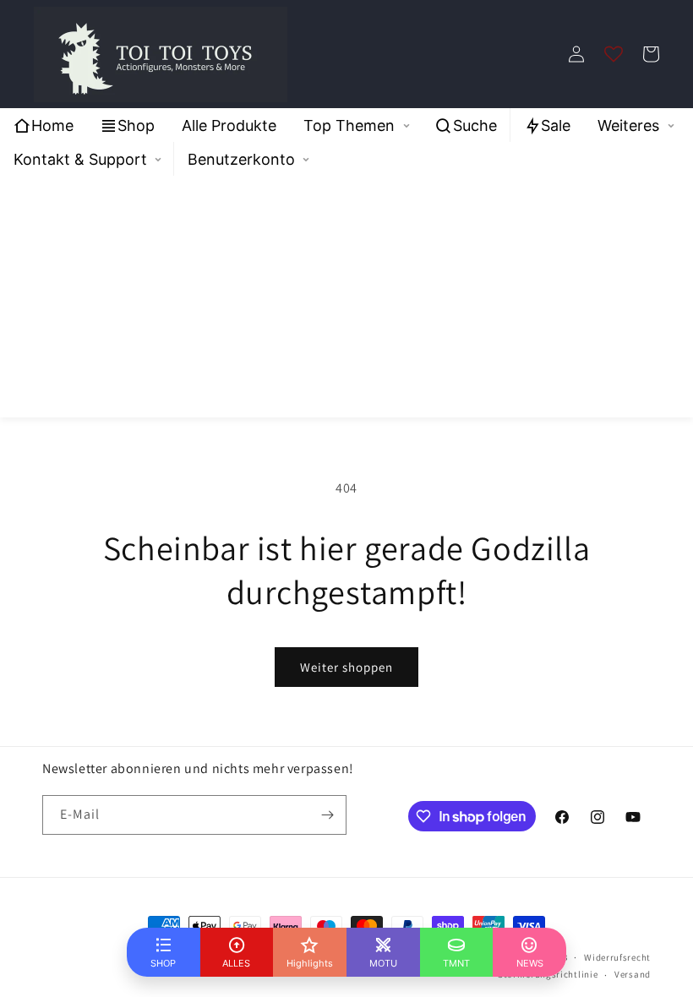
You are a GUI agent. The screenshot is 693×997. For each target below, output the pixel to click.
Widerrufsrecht (617, 957)
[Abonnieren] (327, 815)
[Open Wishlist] (613, 54)
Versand (632, 974)
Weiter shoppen (346, 667)
